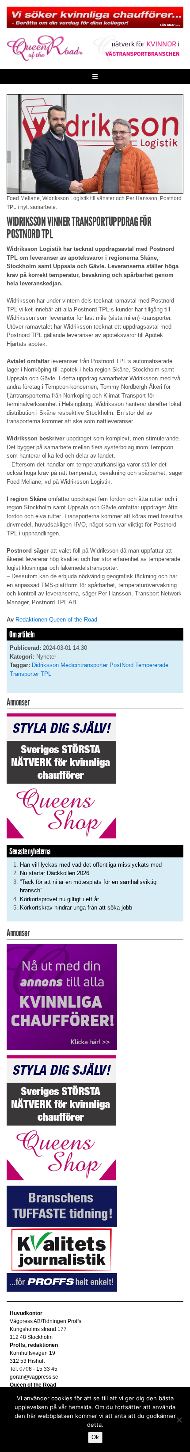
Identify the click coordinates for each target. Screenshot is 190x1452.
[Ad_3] (62, 996)
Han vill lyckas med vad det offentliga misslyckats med (91, 864)
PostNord (121, 665)
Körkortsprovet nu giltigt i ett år (59, 899)
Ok (95, 1437)
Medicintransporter (84, 665)
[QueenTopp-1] (95, 17)
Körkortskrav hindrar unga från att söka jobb (76, 907)
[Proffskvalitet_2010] (62, 1238)
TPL (46, 674)
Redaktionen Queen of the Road (56, 619)
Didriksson (45, 665)
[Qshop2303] (61, 775)
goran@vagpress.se (34, 1377)
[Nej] (179, 1419)
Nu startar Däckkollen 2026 (54, 873)
